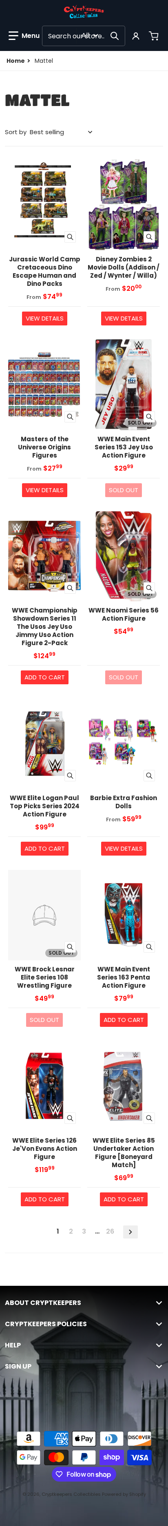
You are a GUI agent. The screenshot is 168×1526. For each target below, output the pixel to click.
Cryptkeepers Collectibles (72, 1494)
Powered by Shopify (124, 1494)
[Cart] (154, 35)
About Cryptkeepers (43, 1303)
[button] (24, 35)
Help (13, 1345)
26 (110, 1231)
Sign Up (18, 1366)
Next (130, 1231)
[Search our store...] (114, 36)
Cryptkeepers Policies (46, 1324)
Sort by (16, 132)
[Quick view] (70, 237)
